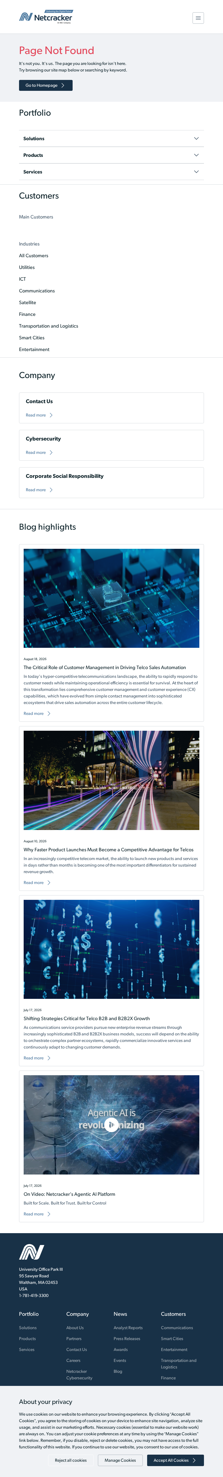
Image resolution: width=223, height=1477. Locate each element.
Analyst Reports (128, 1327)
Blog (118, 1371)
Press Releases (127, 1338)
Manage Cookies (120, 1460)
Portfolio (29, 1314)
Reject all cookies (71, 1460)
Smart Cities (172, 1338)
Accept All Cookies (171, 1460)
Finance (168, 1377)
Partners (74, 1338)
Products (27, 1338)
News (120, 1314)
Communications (177, 1327)
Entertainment (174, 1349)
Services (27, 1349)
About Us (75, 1327)
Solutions (28, 1327)
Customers (173, 1314)
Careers (73, 1360)
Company (77, 1314)
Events (120, 1360)
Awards (121, 1349)
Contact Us (76, 1349)
